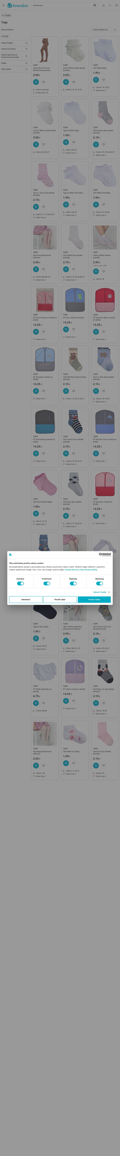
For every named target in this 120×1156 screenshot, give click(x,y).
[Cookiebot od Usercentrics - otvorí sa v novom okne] (100, 554)
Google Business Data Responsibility (81, 570)
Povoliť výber (60, 600)
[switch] (46, 583)
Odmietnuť (25, 600)
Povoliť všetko (94, 600)
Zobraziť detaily (99, 592)
